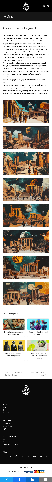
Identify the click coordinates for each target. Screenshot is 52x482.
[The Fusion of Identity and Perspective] (14, 345)
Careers (5, 439)
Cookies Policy (8, 441)
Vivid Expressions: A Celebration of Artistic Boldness (38, 355)
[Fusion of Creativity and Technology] (38, 324)
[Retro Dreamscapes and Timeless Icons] (14, 324)
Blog (4, 407)
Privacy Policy (7, 423)
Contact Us (6, 412)
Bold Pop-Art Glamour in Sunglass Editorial (12, 373)
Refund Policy (8, 420)
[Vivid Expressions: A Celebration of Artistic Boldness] (38, 345)
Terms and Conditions (11, 444)
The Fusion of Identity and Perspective (13, 354)
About (5, 404)
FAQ (4, 410)
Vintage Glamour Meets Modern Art (38, 373)
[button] (4, 6)
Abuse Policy (7, 425)
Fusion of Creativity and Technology (38, 333)
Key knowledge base (10, 436)
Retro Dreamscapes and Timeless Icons (13, 333)
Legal (4, 428)
